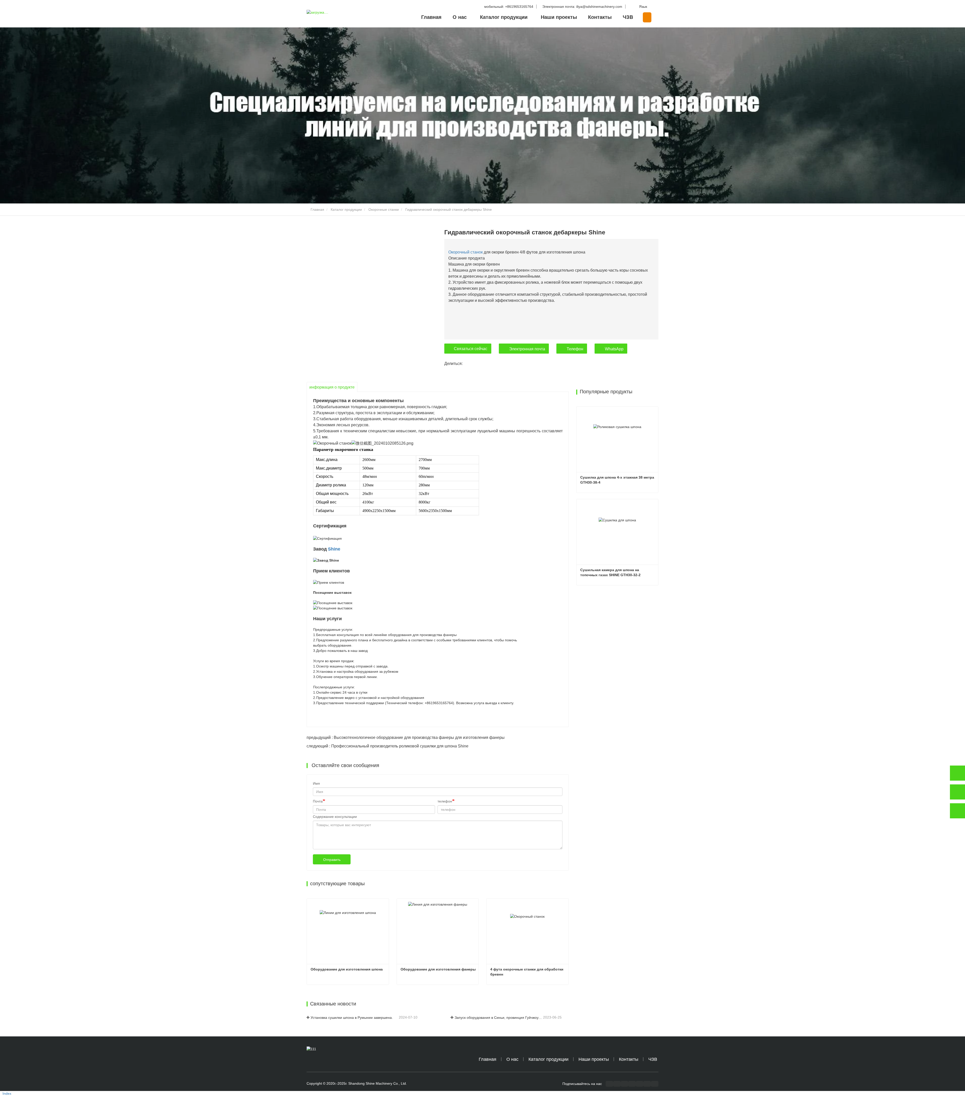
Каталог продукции (346, 209)
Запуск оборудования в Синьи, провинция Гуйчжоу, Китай (498, 1018)
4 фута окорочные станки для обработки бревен (527, 971)
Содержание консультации (335, 817)
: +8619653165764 (509, 7)
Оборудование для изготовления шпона (347, 969)
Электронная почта (527, 349)
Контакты (600, 17)
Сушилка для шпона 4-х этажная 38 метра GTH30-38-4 (617, 479)
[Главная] (332, 13)
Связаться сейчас (470, 349)
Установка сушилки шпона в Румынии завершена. (352, 1018)
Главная (431, 17)
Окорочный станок (465, 252)
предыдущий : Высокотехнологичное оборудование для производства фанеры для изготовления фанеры (406, 737)
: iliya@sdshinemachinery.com (582, 7)
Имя (316, 783)
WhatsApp (614, 349)
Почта (318, 801)
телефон (445, 801)
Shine (334, 549)
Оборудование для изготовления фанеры (438, 969)
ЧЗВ (628, 17)
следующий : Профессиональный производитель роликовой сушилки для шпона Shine (387, 746)
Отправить (332, 860)
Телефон (575, 349)
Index (7, 1093)
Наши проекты (559, 17)
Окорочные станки (383, 209)
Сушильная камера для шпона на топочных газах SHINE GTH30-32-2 (610, 572)
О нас (512, 1059)
